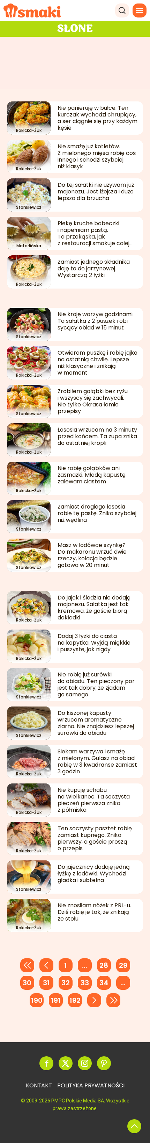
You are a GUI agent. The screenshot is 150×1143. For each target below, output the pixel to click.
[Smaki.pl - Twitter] (66, 1063)
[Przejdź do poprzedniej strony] (46, 965)
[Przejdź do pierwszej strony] (27, 965)
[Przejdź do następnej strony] (94, 1000)
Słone (75, 29)
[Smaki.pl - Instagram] (85, 1063)
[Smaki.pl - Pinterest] (104, 1063)
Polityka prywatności (91, 1085)
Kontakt (39, 1085)
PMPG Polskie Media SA (77, 1100)
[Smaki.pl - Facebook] (46, 1063)
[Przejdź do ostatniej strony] (113, 1000)
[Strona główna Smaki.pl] (32, 10)
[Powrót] (134, 1126)
